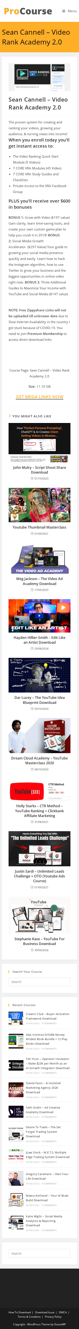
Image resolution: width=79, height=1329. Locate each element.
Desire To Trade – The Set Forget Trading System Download (43, 1131)
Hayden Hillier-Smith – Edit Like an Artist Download (39, 640)
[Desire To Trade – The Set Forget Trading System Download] (16, 1133)
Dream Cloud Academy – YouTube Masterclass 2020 (39, 760)
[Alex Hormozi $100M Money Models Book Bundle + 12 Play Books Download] (16, 1041)
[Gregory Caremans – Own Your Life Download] (16, 1178)
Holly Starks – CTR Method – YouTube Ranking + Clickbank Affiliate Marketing (39, 811)
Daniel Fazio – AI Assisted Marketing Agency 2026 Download (43, 1087)
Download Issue (44, 1312)
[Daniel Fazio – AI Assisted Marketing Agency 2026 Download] (16, 1089)
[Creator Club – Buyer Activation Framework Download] (16, 1018)
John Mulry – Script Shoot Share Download (39, 470)
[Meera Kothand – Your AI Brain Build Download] (16, 1200)
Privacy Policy (53, 1317)
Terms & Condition (29, 1317)
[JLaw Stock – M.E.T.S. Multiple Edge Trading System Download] (16, 1156)
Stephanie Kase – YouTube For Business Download (39, 941)
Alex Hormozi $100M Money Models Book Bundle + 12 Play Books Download (46, 1039)
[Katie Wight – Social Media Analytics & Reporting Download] (16, 1222)
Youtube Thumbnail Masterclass (39, 527)
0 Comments (49, 1023)
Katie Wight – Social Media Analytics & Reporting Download (44, 1220)
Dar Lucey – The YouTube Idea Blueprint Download (39, 700)
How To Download (20, 1312)
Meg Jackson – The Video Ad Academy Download (39, 581)
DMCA (63, 1312)
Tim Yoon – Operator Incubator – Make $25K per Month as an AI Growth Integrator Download (48, 1063)
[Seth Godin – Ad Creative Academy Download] (16, 1112)
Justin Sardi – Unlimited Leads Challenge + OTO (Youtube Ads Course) (39, 876)
